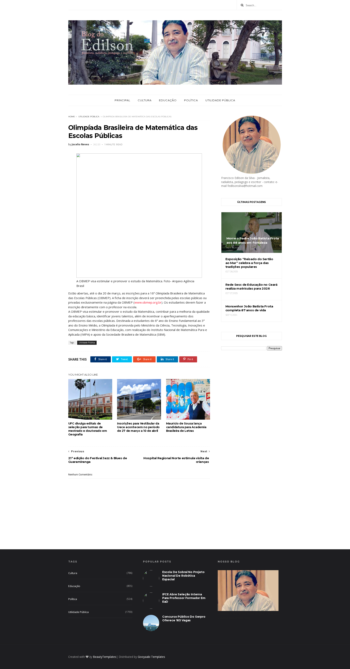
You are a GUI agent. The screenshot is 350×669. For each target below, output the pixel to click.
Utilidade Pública (220, 100)
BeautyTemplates (104, 657)
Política (191, 100)
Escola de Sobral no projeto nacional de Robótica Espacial (183, 575)
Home (71, 116)
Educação (168, 100)
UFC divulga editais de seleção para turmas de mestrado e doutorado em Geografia (87, 429)
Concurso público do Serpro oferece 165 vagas (183, 618)
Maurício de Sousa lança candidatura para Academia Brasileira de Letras (186, 427)
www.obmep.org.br (147, 302)
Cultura (145, 100)
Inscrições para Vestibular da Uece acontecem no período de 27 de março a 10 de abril (138, 427)
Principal (122, 100)
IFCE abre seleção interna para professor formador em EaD (183, 598)
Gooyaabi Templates (151, 657)
